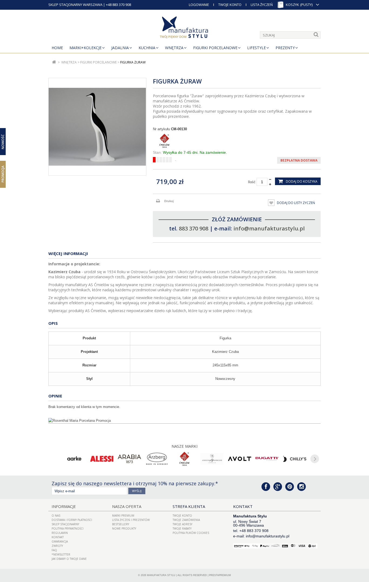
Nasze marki (185, 446)
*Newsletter (61, 554)
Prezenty (285, 47)
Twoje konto (182, 515)
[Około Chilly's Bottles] (294, 459)
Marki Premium (123, 515)
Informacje (64, 506)
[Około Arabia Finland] (129, 459)
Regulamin (60, 533)
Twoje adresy (182, 524)
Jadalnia (120, 47)
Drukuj (169, 201)
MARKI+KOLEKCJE (85, 47)
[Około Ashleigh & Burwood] (212, 459)
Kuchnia (147, 47)
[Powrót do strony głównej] (54, 62)
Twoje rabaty (182, 528)
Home (57, 47)
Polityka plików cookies (191, 533)
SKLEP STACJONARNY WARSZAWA (75, 4)
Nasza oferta (126, 506)
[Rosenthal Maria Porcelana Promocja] (184, 420)
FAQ (54, 550)
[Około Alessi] (102, 459)
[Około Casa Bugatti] (267, 459)
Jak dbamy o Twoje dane (69, 559)
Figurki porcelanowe (215, 47)
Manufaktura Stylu (161, 575)
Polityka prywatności (67, 528)
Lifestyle (256, 47)
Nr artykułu (161, 129)
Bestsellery (120, 524)
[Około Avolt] (239, 459)
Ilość (252, 182)
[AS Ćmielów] (237, 141)
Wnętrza (174, 47)
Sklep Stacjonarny (65, 524)
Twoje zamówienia (186, 520)
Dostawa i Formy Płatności (72, 520)
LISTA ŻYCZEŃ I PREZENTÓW (131, 520)
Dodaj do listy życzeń (295, 202)
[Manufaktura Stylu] (184, 28)
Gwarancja (60, 541)
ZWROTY (57, 546)
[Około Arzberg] (157, 459)
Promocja (3, 174)
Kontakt (58, 537)
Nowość (3, 141)
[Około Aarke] (74, 459)
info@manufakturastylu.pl (269, 228)
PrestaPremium (220, 575)
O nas (56, 515)
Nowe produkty (124, 528)
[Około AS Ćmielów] (184, 459)
